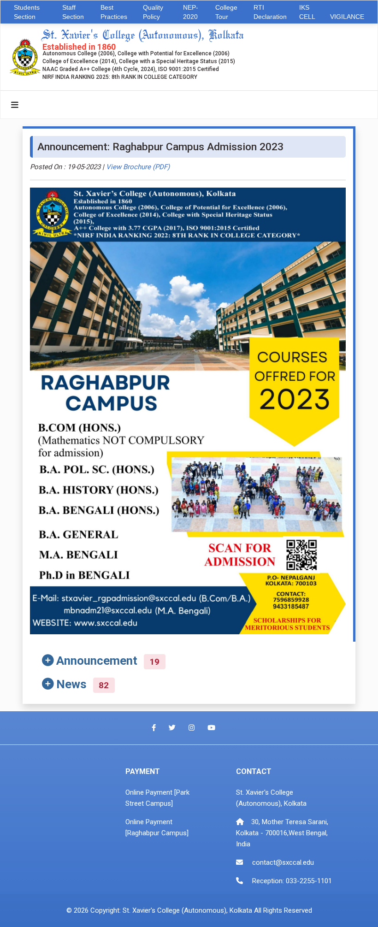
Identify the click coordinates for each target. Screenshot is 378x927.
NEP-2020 (190, 12)
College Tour (226, 12)
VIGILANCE (347, 16)
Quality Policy (153, 12)
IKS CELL (307, 12)
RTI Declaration (270, 12)
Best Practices (113, 12)
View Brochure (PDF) (138, 167)
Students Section (27, 12)
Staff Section (73, 12)
